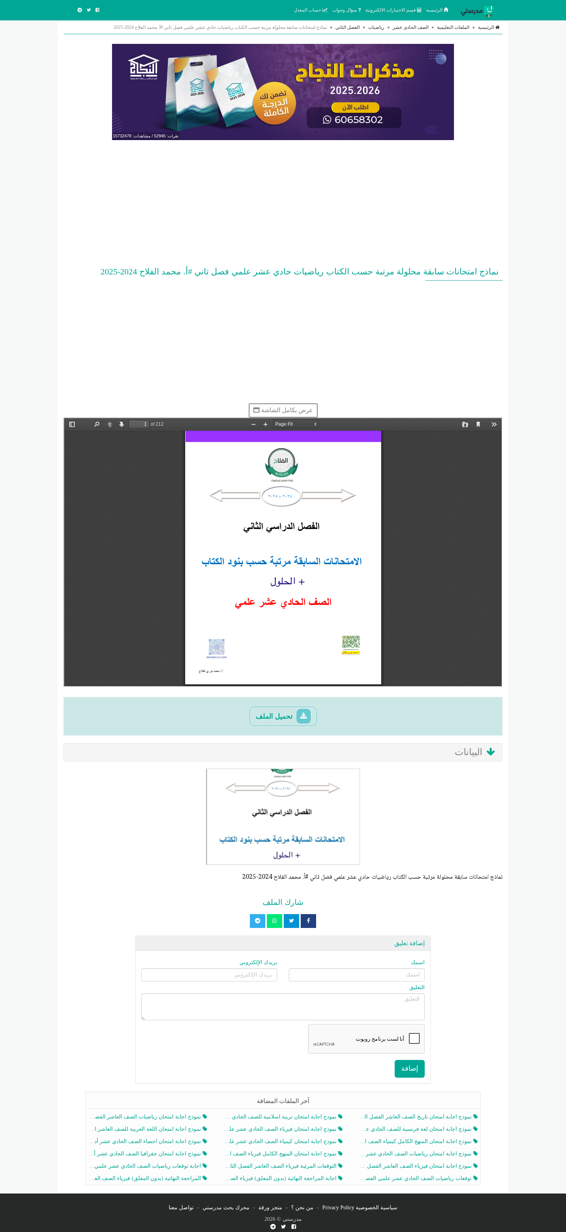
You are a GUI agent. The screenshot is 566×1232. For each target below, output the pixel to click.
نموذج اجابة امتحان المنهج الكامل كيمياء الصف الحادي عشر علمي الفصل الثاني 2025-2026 (416, 1141)
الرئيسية (435, 10)
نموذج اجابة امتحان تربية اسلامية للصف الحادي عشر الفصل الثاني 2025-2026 (280, 1117)
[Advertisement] (283, 202)
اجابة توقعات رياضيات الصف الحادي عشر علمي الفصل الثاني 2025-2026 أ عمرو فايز (145, 1166)
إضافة (409, 1068)
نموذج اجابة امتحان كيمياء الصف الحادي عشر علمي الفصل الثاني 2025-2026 (280, 1141)
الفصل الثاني (347, 27)
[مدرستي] (479, 10)
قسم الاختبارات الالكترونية (391, 10)
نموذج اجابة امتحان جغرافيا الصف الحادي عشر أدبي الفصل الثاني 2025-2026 (145, 1154)
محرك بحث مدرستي (226, 1207)
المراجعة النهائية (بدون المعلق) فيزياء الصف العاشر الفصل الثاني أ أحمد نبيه (145, 1178)
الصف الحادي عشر (411, 27)
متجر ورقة (270, 1207)
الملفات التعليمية (453, 27)
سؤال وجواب (345, 10)
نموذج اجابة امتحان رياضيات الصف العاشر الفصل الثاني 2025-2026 (145, 1117)
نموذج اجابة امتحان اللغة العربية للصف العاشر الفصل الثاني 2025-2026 (145, 1129)
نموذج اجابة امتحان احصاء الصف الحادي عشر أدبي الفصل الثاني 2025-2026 (145, 1141)
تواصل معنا (181, 1207)
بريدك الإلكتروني (258, 962)
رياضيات (376, 27)
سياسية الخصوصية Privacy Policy (359, 1207)
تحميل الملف (275, 716)
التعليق (417, 987)
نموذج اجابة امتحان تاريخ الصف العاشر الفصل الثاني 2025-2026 (416, 1117)
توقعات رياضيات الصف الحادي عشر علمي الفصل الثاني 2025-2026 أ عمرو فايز (416, 1178)
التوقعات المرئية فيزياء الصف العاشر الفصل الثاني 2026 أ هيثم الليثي (280, 1166)
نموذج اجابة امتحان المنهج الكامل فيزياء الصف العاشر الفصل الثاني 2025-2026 (280, 1154)
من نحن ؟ (302, 1207)
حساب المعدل (308, 10)
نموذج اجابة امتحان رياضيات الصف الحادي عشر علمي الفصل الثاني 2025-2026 (416, 1154)
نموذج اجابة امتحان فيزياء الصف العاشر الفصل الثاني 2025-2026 (416, 1166)
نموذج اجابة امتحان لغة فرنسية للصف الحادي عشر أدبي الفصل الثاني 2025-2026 (416, 1129)
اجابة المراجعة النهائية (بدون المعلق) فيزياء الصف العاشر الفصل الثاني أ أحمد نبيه (280, 1178)
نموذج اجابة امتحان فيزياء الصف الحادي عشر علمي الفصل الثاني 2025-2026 (280, 1129)
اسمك (418, 962)
